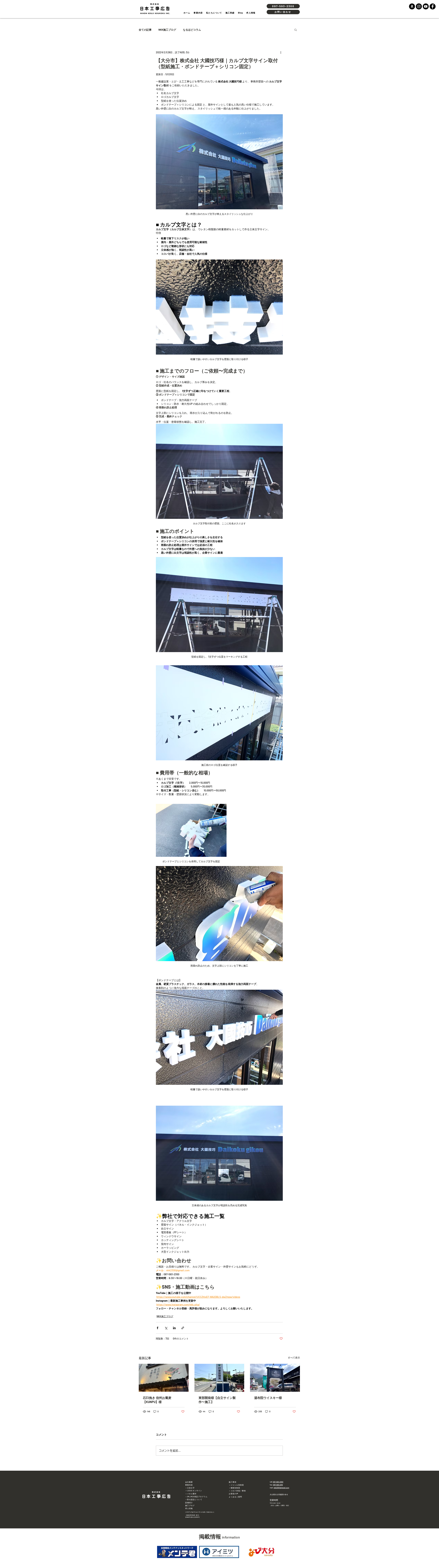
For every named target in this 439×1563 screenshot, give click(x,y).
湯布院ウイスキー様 (268, 1398)
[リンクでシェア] (182, 1328)
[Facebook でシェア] (157, 1328)
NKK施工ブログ (167, 29)
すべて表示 (294, 1357)
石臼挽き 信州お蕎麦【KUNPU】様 (157, 1400)
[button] (295, 29)
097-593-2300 (278, 1482)
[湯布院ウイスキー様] (275, 1378)
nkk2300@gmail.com (281, 1488)
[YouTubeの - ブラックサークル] (426, 6)
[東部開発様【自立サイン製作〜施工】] (219, 1378)
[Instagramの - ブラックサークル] (419, 6)
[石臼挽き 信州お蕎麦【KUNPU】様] (164, 1378)
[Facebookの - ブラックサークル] (433, 6)
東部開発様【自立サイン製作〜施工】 (217, 1400)
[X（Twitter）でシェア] (166, 1328)
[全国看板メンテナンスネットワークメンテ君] (177, 1552)
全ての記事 (145, 29)
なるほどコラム (192, 29)
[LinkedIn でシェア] (174, 1328)
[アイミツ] (219, 1552)
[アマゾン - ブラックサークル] (412, 6)
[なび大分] (261, 1552)
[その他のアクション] (281, 52)
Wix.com (201, 1512)
